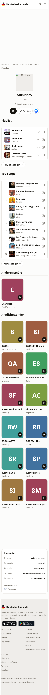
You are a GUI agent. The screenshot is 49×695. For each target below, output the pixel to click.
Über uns (5, 658)
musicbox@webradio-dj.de (34, 573)
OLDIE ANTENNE (10, 377)
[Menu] (45, 4)
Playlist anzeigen (12, 164)
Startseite (5, 64)
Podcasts (4, 637)
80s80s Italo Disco (11, 504)
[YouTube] (43, 132)
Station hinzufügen (9, 662)
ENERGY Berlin (31, 641)
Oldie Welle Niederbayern (35, 649)
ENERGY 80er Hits (35, 377)
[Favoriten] (39, 4)
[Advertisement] (24, 36)
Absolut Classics (34, 409)
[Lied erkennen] (36, 111)
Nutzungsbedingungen (26, 682)
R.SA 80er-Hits (33, 441)
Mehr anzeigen (11, 263)
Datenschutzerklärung (8, 682)
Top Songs (5, 641)
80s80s (5, 345)
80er (24, 99)
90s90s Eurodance (32, 637)
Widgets (4, 666)
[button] (12, 290)
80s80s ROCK (8, 472)
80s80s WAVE (8, 441)
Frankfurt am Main (29, 64)
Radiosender (6, 633)
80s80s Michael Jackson (36, 504)
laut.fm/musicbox (37, 578)
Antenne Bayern (31, 633)
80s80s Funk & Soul (12, 409)
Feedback (5, 670)
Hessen (15, 64)
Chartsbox (7, 303)
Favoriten (27, 111)
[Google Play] (26, 623)
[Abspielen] (13, 111)
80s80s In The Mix (35, 345)
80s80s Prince (33, 472)
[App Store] (9, 623)
